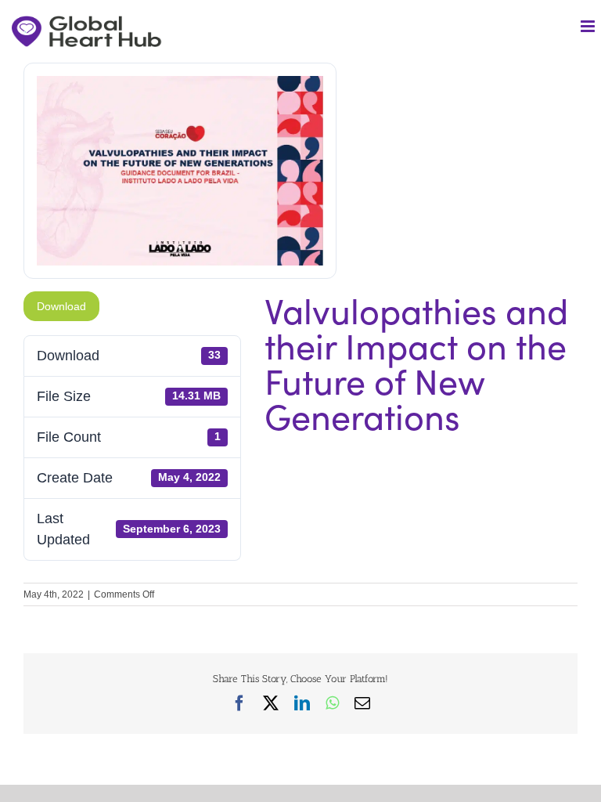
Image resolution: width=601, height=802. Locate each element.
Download (61, 306)
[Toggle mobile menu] (589, 26)
